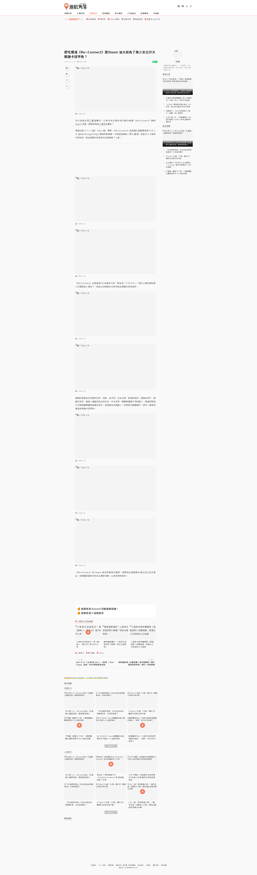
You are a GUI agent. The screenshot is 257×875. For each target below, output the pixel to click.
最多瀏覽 (166, 126)
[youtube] (183, 6)
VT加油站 (131, 13)
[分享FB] (66, 67)
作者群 (156, 13)
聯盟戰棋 (139, 19)
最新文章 (166, 74)
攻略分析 (68, 13)
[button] (191, 6)
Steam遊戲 (114, 19)
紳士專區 (118, 13)
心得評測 (81, 13)
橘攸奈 (103, 19)
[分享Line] (66, 73)
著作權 (125, 865)
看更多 (111, 746)
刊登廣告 (93, 865)
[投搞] (178, 6)
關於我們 (156, 865)
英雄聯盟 (92, 19)
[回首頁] (75, 6)
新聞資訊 (93, 13)
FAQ (100, 865)
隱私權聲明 (132, 865)
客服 (104, 865)
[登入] (187, 6)
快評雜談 (106, 13)
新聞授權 (111, 865)
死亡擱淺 (91, 653)
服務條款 (119, 865)
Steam (101, 653)
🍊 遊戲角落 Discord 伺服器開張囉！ (98, 608)
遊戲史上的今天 (153, 19)
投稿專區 (144, 13)
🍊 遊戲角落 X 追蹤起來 (90, 613)
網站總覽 (164, 865)
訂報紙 (148, 865)
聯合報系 (141, 865)
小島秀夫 (80, 653)
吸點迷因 (127, 19)
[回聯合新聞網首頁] (66, 6)
